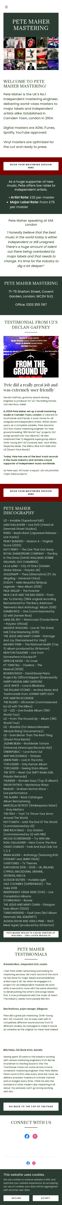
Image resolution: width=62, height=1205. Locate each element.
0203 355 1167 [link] (36, 304)
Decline (16, 1198)
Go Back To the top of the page (31, 1106)
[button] (6, 7)
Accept (45, 1198)
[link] (27, 1136)
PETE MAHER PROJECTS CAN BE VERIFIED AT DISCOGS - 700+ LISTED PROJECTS (31, 934)
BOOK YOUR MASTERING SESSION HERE (31, 166)
